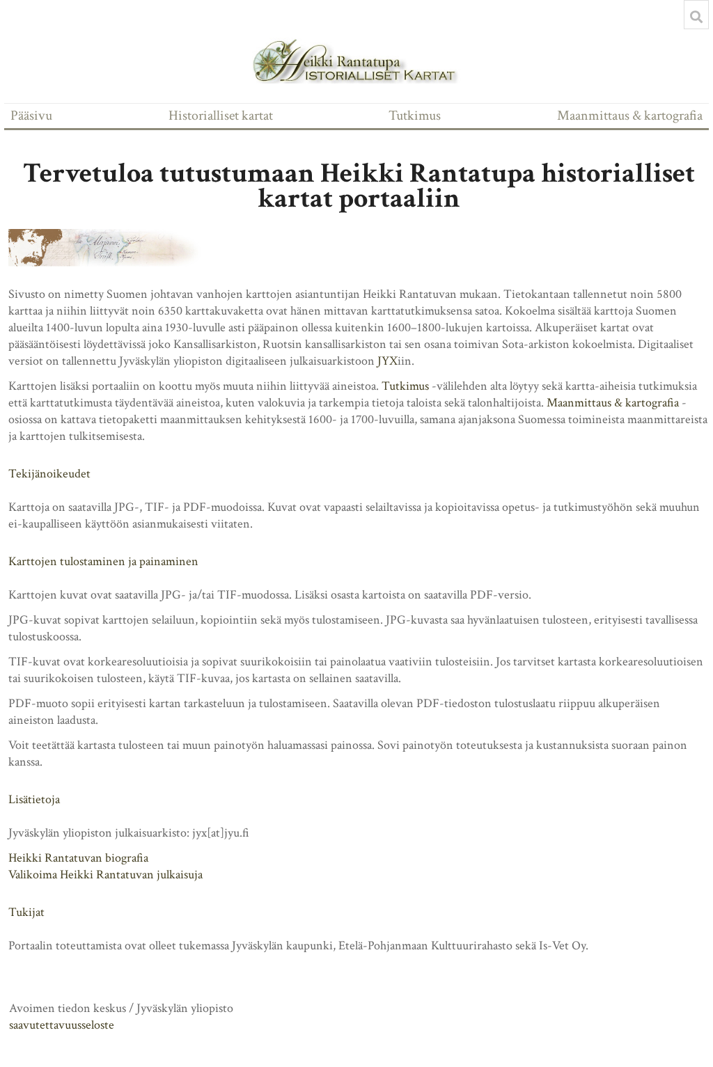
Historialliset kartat (221, 115)
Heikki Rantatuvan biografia (78, 858)
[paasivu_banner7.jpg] (112, 248)
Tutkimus (415, 115)
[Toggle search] (696, 16)
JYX (387, 361)
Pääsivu (31, 115)
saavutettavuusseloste (61, 1025)
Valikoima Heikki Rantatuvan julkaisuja (105, 875)
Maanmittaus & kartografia (630, 115)
